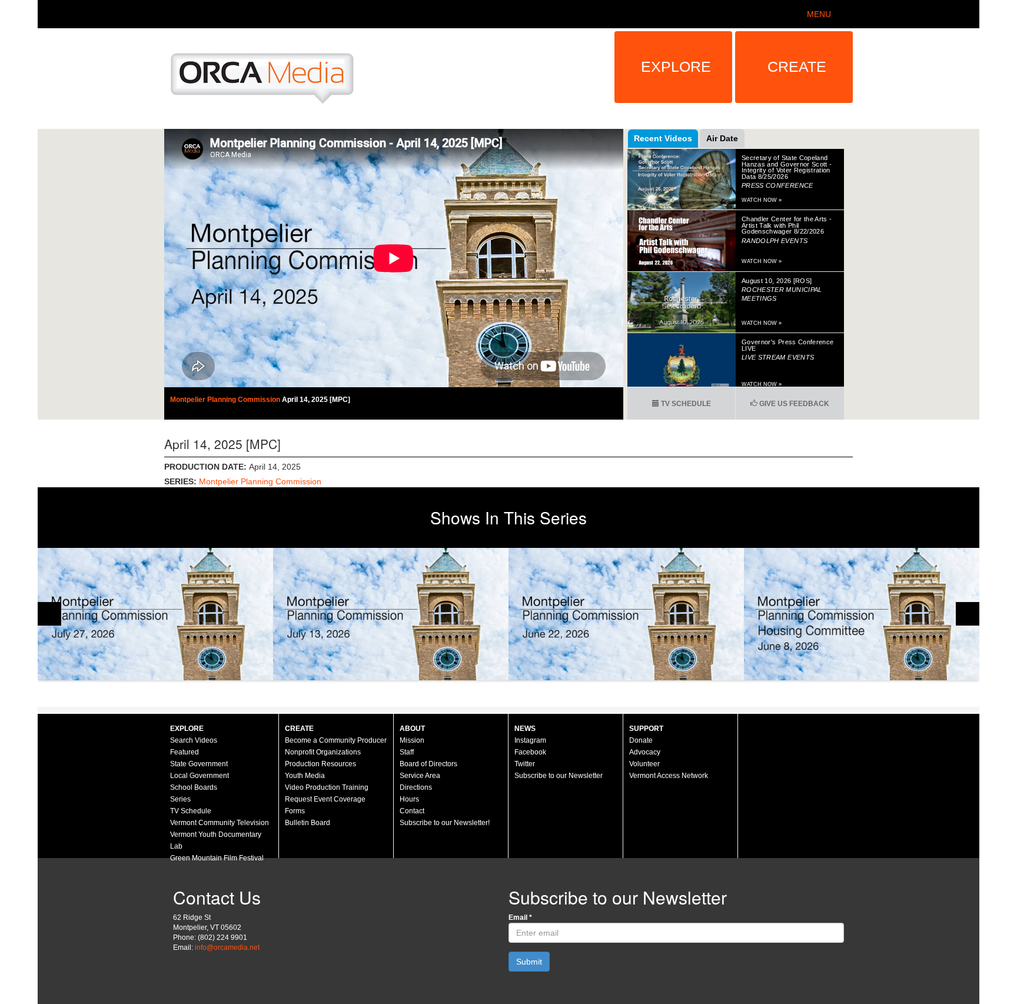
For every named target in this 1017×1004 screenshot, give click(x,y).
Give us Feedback (793, 404)
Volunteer (644, 764)
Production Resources (320, 764)
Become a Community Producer (336, 740)
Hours (409, 799)
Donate (641, 740)
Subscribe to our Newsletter (558, 776)
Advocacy (644, 752)
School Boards (193, 787)
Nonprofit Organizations (323, 752)
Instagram (530, 740)
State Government (199, 764)
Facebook (530, 752)
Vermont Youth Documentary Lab (215, 840)
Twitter (524, 764)
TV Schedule (685, 404)
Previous (49, 614)
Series (180, 799)
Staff (407, 752)
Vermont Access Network (668, 776)
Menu (819, 14)
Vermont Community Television (219, 823)
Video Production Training (326, 787)
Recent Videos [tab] (663, 138)
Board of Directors (428, 764)
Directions (416, 787)
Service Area (420, 776)
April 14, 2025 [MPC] (316, 399)
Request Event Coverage (325, 799)
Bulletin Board (307, 823)
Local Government (199, 776)
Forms (295, 811)
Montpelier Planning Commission (226, 399)
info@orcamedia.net (227, 947)
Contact (412, 811)
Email (520, 917)
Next (967, 614)
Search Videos (193, 740)
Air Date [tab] (722, 138)
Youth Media (305, 776)
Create (796, 66)
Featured (184, 752)
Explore (676, 66)
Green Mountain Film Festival (217, 858)
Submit (529, 961)
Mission (412, 740)
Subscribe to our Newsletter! (445, 823)
